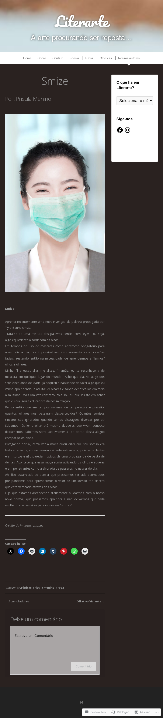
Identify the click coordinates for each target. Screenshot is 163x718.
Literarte (81, 21)
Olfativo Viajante (89, 601)
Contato (57, 58)
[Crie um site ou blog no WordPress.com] (81, 703)
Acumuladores (18, 601)
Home (27, 58)
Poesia (74, 58)
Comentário (83, 666)
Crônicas (106, 58)
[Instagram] (127, 130)
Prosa (89, 58)
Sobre (42, 58)
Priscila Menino (44, 587)
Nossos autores (129, 58)
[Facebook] (120, 130)
